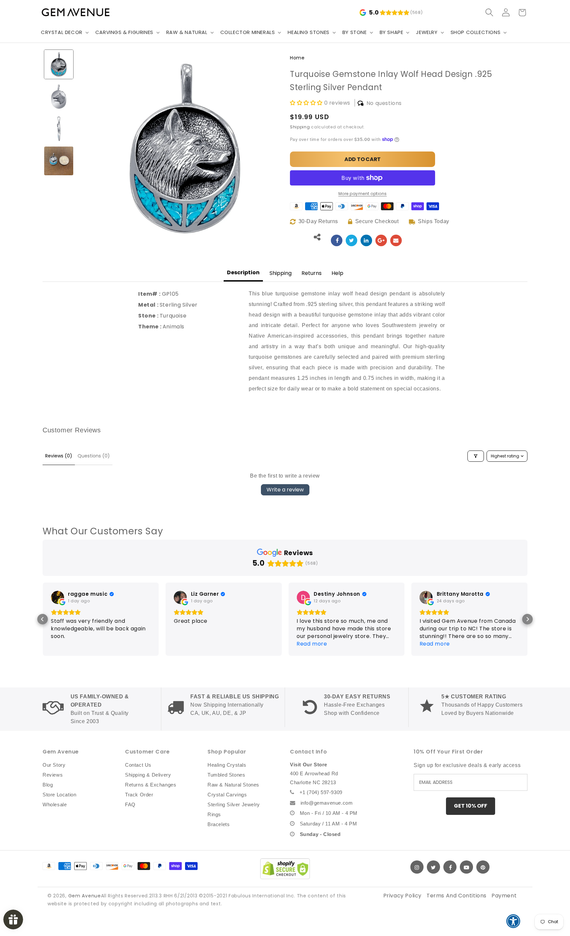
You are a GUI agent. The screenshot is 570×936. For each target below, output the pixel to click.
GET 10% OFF (470, 806)
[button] (64, 32)
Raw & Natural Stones (233, 784)
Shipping (300, 127)
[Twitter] (433, 867)
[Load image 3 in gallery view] (58, 128)
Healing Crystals (226, 765)
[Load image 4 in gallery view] (58, 161)
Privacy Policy (402, 895)
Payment (504, 895)
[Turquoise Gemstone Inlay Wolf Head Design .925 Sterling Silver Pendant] (336, 240)
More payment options (362, 193)
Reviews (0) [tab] (58, 455)
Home (297, 57)
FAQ (130, 804)
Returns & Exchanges (150, 784)
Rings (214, 814)
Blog (48, 784)
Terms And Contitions (457, 895)
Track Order (139, 794)
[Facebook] (450, 867)
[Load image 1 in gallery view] (58, 64)
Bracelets (218, 824)
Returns (311, 273)
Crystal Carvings (227, 794)
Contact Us (138, 765)
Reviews (53, 775)
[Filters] (475, 456)
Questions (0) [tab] (94, 455)
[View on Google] (57, 597)
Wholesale (55, 804)
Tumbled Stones (226, 775)
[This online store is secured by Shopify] (285, 868)
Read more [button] (312, 644)
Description (243, 272)
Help (337, 273)
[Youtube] (466, 867)
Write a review (285, 489)
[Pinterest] (483, 867)
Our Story (54, 765)
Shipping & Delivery (148, 775)
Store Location (59, 794)
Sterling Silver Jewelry (233, 804)
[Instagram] (417, 867)
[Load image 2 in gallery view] (58, 96)
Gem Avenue (84, 895)
